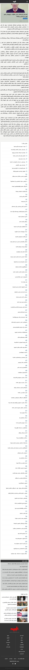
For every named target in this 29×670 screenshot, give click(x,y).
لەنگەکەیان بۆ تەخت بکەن (22, 367)
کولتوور (8, 638)
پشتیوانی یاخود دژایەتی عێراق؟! (21, 518)
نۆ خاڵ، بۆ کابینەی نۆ (23, 418)
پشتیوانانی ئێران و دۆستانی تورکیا (20, 387)
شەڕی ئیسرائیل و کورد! (22, 216)
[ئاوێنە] (14, 629)
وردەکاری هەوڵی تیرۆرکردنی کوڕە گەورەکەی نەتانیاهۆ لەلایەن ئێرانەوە (14, 580)
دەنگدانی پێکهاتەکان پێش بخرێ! (21, 508)
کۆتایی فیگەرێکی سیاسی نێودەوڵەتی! (20, 473)
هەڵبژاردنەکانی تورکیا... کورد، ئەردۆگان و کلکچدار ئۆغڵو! (16, 488)
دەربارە (15, 658)
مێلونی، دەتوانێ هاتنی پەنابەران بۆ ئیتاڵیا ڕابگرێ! (17, 493)
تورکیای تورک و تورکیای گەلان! (21, 247)
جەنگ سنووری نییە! (23, 413)
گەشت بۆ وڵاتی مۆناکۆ (23, 433)
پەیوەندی (10, 658)
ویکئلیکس (22, 644)
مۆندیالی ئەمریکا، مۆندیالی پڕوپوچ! (18, 152)
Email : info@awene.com (14, 632)
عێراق (22, 638)
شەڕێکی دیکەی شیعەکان (22, 453)
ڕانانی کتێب (8, 647)
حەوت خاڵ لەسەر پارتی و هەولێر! (21, 292)
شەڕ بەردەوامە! (24, 201)
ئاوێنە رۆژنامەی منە (21, 658)
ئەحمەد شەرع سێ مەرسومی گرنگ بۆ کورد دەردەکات (17, 564)
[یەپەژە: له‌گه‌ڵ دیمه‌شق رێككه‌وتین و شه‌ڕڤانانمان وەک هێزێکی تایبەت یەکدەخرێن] (22, 604)
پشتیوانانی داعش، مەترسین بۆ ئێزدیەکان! (19, 322)
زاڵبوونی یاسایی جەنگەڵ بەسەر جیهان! (19, 176)
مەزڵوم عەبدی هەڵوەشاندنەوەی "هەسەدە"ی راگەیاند (17, 575)
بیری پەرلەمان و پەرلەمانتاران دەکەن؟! (20, 357)
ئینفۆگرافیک (22, 647)
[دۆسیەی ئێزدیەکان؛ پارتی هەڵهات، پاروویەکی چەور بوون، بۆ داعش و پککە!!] (14, 8)
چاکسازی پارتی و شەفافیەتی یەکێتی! (20, 528)
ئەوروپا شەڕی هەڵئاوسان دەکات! (21, 503)
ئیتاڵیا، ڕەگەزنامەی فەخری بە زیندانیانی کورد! (18, 241)
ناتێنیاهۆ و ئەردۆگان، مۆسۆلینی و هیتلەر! (19, 397)
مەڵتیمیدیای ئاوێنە (22, 651)
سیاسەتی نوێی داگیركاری (20, 165)
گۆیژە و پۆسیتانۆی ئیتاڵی (22, 337)
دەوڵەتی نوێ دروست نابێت (22, 302)
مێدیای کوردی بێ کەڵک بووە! (21, 463)
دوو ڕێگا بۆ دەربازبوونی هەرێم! (21, 236)
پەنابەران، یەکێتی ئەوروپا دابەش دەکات (19, 407)
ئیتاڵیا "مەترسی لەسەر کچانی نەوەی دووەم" (18, 257)
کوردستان (21, 635)
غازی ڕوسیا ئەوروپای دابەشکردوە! (20, 342)
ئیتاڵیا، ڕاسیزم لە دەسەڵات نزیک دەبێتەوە (19, 553)
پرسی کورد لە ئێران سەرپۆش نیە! (20, 543)
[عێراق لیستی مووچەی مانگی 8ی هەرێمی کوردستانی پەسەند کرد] (22, 620)
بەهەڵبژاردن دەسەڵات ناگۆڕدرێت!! (21, 428)
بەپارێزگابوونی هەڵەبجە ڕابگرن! (21, 267)
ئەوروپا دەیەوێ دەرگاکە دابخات (21, 468)
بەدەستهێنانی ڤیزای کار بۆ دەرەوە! (20, 226)
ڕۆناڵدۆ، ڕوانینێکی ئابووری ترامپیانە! (20, 523)
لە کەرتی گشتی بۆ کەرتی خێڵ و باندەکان (19, 206)
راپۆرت (8, 644)
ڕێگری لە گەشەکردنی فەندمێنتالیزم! (20, 548)
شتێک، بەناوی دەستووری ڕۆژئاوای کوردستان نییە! (17, 402)
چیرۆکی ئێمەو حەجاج (23, 221)
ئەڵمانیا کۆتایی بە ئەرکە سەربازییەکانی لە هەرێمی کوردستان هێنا (14, 569)
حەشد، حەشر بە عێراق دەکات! (21, 382)
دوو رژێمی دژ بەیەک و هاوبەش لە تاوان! (17, 162)
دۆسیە (22, 649)
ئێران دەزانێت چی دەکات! (22, 392)
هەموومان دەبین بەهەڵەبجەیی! (21, 277)
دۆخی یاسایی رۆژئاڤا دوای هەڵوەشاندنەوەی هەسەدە (17, 586)
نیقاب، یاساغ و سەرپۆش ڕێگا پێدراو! (20, 377)
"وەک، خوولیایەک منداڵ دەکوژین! (21, 231)
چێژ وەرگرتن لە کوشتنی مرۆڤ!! (21, 191)
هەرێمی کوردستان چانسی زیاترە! (19, 156)
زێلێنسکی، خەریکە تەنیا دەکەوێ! (21, 498)
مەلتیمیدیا (8, 642)
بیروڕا (8, 635)
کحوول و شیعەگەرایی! (23, 483)
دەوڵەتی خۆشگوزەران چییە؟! (21, 438)
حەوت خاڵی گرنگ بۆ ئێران (22, 312)
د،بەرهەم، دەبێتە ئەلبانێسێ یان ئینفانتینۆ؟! (18, 181)
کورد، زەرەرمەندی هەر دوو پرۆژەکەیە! (20, 317)
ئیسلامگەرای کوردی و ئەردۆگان (21, 478)
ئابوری (8, 640)
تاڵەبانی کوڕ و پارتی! (23, 196)
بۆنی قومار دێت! (24, 282)
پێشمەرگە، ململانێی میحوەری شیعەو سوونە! (18, 443)
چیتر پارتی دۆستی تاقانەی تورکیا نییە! (18, 149)
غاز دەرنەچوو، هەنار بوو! (22, 533)
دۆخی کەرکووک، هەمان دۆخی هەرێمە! (19, 287)
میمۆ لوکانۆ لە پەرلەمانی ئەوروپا (21, 332)
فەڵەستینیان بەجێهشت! (22, 372)
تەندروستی (22, 653)
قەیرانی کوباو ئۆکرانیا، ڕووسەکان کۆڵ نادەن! (18, 211)
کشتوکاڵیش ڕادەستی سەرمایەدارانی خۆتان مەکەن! (17, 448)
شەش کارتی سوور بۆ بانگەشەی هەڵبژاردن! (18, 307)
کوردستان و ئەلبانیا (23, 513)
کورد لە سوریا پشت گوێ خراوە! (19, 146)
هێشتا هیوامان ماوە (23, 566)
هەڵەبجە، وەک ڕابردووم (22, 362)
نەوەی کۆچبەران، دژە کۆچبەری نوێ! (18, 168)
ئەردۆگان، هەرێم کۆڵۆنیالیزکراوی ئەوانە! (19, 186)
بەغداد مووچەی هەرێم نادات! (21, 423)
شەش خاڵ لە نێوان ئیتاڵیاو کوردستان (20, 327)
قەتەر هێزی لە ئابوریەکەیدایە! (21, 538)
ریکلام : (14, 661)
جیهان (22, 640)
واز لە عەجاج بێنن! (22, 159)
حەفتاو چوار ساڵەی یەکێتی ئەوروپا (20, 347)
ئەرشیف (6, 658)
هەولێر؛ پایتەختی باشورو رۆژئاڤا (19, 171)
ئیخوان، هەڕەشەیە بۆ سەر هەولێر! (20, 262)
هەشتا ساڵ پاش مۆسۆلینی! (21, 252)
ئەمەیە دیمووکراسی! (23, 352)
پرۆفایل (22, 642)
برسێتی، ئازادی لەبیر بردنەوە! (21, 297)
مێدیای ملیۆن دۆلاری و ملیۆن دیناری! (20, 272)
